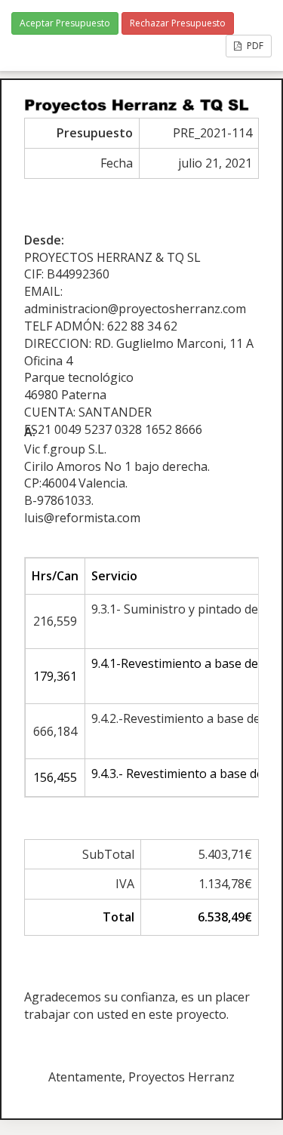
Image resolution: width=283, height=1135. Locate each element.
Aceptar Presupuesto (65, 23)
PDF (254, 45)
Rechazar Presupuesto (178, 23)
